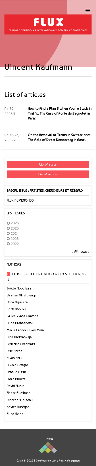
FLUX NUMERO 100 (20, 200)
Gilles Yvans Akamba (22, 316)
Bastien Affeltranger (22, 295)
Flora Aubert (16, 379)
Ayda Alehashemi (20, 323)
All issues (81, 251)
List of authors (48, 174)
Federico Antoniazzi (21, 344)
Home (49, 438)
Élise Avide (15, 414)
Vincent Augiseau (20, 400)
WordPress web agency (66, 460)
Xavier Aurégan (18, 407)
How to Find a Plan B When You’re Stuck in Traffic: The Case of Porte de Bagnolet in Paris (60, 113)
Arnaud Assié (17, 372)
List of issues (48, 164)
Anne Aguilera (17, 302)
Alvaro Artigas (18, 365)
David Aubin (15, 386)
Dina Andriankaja (19, 337)
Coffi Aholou (16, 309)
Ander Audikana (18, 393)
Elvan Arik (14, 358)
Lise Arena (14, 351)
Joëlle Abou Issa (19, 288)
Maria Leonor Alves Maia (25, 330)
